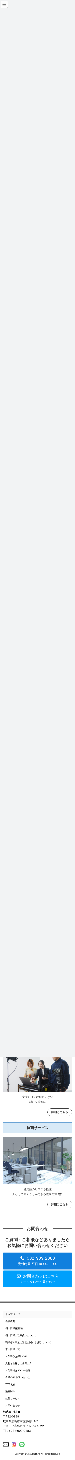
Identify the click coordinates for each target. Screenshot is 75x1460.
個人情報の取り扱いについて (21, 1335)
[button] (37, 1261)
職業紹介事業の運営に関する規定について (28, 1342)
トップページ (12, 1314)
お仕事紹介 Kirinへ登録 (17, 1370)
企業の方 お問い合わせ (17, 1377)
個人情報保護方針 (15, 1328)
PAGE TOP (69, 1412)
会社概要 (10, 1321)
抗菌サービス (12, 1398)
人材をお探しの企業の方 (18, 1363)
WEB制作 (10, 1384)
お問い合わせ (12, 1405)
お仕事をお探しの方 (16, 1356)
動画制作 (10, 1391)
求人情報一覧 (12, 1349)
